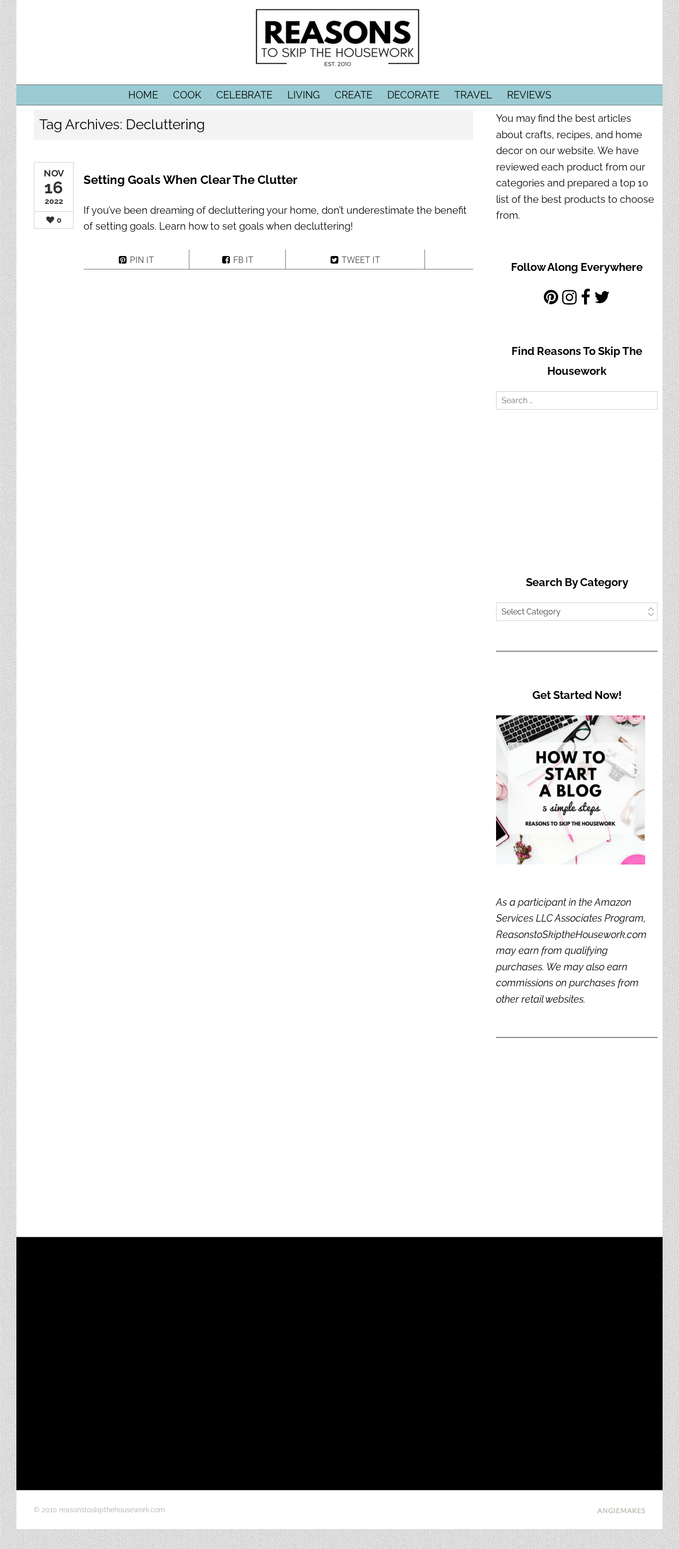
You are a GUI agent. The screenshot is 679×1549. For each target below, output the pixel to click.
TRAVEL (473, 95)
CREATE (353, 95)
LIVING (303, 95)
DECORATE (413, 95)
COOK (187, 95)
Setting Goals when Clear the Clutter (190, 179)
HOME (143, 95)
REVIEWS (529, 95)
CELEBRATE (244, 95)
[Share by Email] (449, 259)
